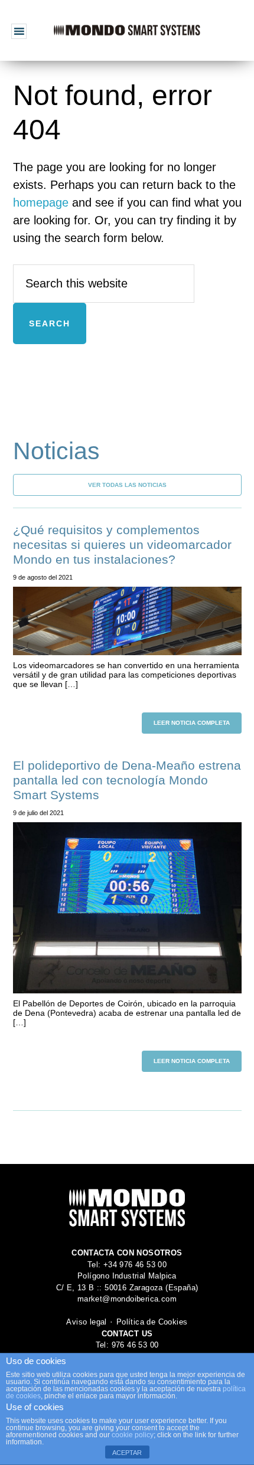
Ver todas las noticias (127, 485)
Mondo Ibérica (127, 30)
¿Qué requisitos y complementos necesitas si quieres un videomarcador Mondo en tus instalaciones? (122, 544)
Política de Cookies (152, 1321)
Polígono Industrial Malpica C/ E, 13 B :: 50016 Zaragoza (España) (127, 1281)
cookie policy (133, 1435)
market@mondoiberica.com (127, 1298)
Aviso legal (86, 1321)
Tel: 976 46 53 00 (127, 1344)
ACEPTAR (127, 1452)
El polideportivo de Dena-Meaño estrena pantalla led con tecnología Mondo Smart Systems (127, 780)
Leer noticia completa (192, 723)
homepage (41, 202)
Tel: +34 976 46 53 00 (127, 1264)
